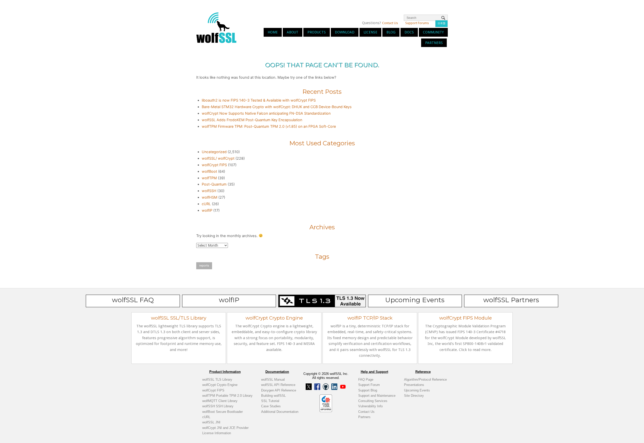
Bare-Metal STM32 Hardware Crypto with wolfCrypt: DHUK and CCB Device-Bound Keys (277, 107)
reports (204, 265)
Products (316, 32)
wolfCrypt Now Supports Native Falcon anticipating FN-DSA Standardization (266, 113)
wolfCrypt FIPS (214, 165)
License (370, 32)
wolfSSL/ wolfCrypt (218, 158)
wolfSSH (209, 191)
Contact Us (390, 23)
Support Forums (417, 23)
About (292, 32)
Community (433, 32)
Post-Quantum (214, 184)
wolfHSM (209, 197)
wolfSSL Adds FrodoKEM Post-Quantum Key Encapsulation (252, 120)
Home (273, 32)
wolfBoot (209, 171)
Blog (390, 32)
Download (344, 32)
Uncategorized (214, 152)
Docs (409, 32)
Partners (434, 43)
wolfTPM (209, 178)
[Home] (216, 27)
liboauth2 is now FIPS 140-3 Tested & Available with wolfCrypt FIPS (259, 100)
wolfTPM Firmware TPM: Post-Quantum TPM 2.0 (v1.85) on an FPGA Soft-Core (269, 126)
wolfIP (207, 210)
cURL (206, 204)
